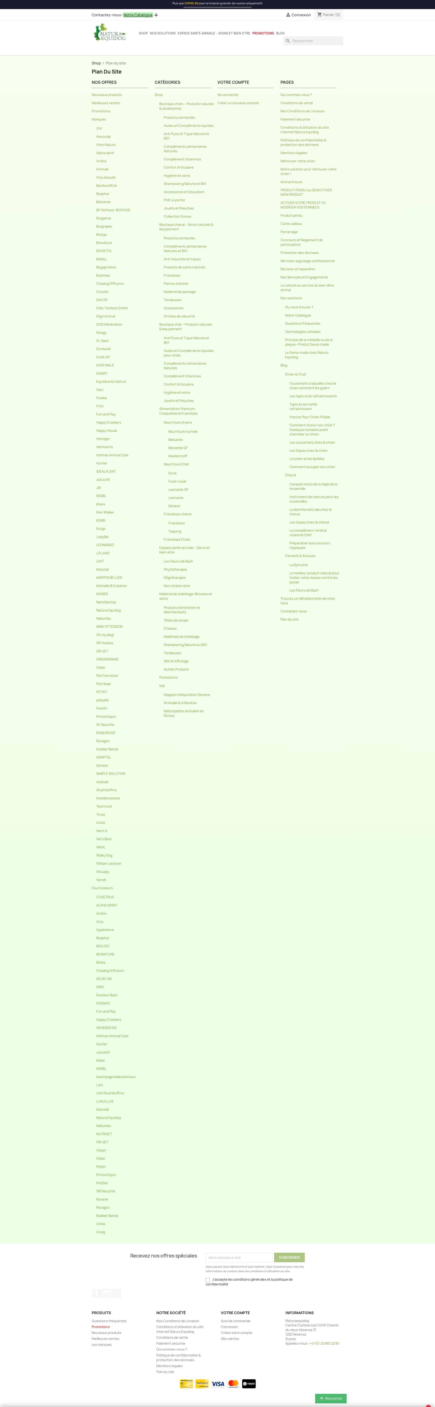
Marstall (102, 569)
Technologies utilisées (303, 331)
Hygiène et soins (177, 175)
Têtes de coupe (176, 620)
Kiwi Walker (105, 512)
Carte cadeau (291, 223)
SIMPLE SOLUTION (110, 773)
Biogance (103, 218)
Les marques (102, 1344)
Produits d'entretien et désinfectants (182, 609)
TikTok (116, 1293)
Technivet (104, 806)
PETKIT (101, 692)
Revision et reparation (298, 269)
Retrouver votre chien (297, 161)
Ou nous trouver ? (299, 307)
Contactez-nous (106, 14)
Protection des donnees (299, 252)
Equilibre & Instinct (111, 381)
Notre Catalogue (298, 315)
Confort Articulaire (179, 167)
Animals (102, 169)
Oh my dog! (105, 635)
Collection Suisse (177, 216)
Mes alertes (230, 1338)
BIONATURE (105, 954)
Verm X (101, 831)
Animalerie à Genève (180, 703)
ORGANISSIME (107, 659)
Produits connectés (179, 117)
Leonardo (176, 498)
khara (100, 504)
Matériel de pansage (180, 292)
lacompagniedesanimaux (116, 1077)
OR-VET (102, 651)
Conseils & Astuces (300, 556)
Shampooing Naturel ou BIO (185, 645)
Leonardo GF (178, 489)
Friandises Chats (177, 539)
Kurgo (101, 528)
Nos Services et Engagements (304, 277)
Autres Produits (176, 669)
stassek (102, 782)
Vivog (100, 1232)
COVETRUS (105, 897)
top (162, 685)
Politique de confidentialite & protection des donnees (303, 142)
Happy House (106, 430)
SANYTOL (103, 757)
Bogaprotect (106, 267)
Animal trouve (291, 182)
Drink (172, 473)
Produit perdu (291, 215)
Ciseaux (170, 628)
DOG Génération (109, 324)
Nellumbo (103, 618)
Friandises (172, 275)
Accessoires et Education (184, 192)
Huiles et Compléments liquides (189, 125)
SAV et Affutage (176, 661)
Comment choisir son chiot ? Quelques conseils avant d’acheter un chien (312, 430)
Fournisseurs (102, 888)
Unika (100, 822)
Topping (174, 531)
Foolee (101, 398)
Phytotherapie (175, 569)
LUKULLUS (104, 1101)
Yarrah (101, 880)
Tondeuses (172, 300)
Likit (99, 1085)
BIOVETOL (104, 251)
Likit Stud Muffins (110, 1093)
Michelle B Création (111, 586)
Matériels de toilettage (182, 636)
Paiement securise (295, 119)
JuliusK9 (102, 1052)
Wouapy (102, 871)
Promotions (263, 33)
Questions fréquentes (302, 323)
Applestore (105, 930)
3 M (99, 128)
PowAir (102, 708)
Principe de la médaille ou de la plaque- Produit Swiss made (309, 342)
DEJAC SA (104, 979)
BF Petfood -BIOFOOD (113, 210)
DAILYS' (102, 300)
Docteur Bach (107, 995)
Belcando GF (178, 448)
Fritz (100, 406)
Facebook (96, 1293)
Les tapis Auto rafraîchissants (313, 396)
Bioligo (101, 234)
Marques (99, 119)
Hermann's (104, 447)
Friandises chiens (178, 514)
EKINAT (102, 373)
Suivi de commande (236, 1321)
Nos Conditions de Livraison (302, 111)
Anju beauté (106, 177)
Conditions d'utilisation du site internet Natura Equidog (304, 129)
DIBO (100, 987)
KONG (100, 520)
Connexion (229, 1327)
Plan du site (289, 619)
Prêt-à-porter (174, 200)
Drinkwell (103, 349)
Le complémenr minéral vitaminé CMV (308, 532)
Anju (100, 921)
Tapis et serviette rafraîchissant (303, 406)
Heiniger (103, 439)
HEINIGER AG (106, 1028)
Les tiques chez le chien (309, 450)
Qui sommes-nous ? (296, 95)
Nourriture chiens (178, 422)
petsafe (102, 700)
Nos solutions (163, 33)
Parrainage (289, 232)
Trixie (100, 814)
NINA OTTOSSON (109, 626)
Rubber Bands (107, 749)
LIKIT (100, 561)
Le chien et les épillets (307, 459)
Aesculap (103, 136)
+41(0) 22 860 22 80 (324, 1343)
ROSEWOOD (105, 733)
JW (98, 488)
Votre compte (235, 1312)
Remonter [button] (331, 1399)
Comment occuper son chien (312, 467)
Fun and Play (106, 414)
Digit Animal (105, 316)
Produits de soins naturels (184, 267)
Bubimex (103, 275)
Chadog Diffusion (110, 283)
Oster (100, 667)
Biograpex (104, 226)
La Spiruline (299, 565)
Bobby (101, 259)
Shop (143, 33)
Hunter (101, 463)
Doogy (101, 332)
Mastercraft (177, 456)
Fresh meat (177, 481)
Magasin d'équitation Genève (187, 694)
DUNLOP (103, 357)
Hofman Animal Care (112, 455)
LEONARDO (105, 545)
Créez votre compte (236, 1333)
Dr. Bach (102, 341)
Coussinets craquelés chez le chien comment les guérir (313, 385)
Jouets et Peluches (179, 208)
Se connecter (228, 95)
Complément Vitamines (182, 159)
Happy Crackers (108, 422)
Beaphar (102, 194)
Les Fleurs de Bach (178, 561)
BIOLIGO (102, 946)
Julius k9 (103, 479)
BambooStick (106, 185)
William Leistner (108, 863)
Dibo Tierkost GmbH (112, 308)
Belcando (103, 202)
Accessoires (174, 308)
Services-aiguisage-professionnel (307, 261)
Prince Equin (106, 716)
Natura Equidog (108, 610)
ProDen (102, 1183)
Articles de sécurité (179, 316)
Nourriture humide (183, 431)
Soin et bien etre (177, 586)
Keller (100, 1060)
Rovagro (102, 741)
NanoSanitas (106, 602)
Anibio (101, 161)
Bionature (104, 243)
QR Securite (105, 1191)
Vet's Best (104, 839)
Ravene (102, 1199)
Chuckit (102, 292)
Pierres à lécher (176, 283)
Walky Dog (104, 855)
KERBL (101, 496)
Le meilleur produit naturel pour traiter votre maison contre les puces (314, 577)
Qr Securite (105, 724)
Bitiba (100, 962)
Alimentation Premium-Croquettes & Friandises (178, 411)
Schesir (102, 765)
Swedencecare (108, 798)
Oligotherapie (175, 577)
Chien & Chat (295, 374)
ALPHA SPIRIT (107, 905)
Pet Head (103, 684)
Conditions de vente (296, 103)
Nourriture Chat (176, 464)
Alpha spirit (105, 153)
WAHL (101, 847)
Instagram (106, 1293)
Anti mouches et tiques (182, 259)
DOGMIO (103, 1003)
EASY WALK (105, 365)
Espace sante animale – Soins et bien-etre (214, 33)
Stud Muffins (106, 790)
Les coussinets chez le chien (312, 442)
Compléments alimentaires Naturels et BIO (185, 248)
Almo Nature (106, 144)
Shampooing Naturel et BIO (185, 184)
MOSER (102, 594)
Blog (280, 33)
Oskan (101, 1150)
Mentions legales (293, 153)
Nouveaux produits (107, 95)
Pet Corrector (107, 675)
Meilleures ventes (106, 103)
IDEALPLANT (106, 471)
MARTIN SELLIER (109, 577)
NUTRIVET (104, 1134)
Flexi (100, 390)
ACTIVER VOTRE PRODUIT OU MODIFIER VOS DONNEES (303, 205)
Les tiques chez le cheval (309, 522)
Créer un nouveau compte (238, 103)
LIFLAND (102, 553)
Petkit (101, 1166)
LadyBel (102, 537)
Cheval (290, 475)
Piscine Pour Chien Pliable (310, 417)
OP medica (104, 643)
